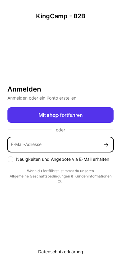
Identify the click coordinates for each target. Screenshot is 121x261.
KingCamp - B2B (60, 16)
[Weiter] (106, 144)
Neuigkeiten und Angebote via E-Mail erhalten (62, 159)
